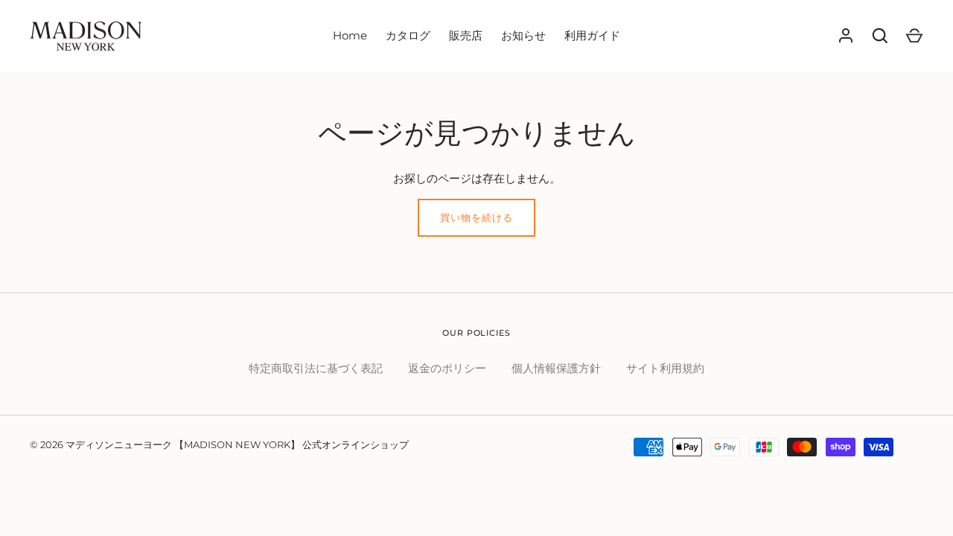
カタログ (408, 35)
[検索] (880, 35)
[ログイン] (845, 35)
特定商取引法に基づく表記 (316, 368)
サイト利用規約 (665, 368)
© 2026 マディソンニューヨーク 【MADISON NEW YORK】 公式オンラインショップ (219, 444)
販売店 (465, 35)
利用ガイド (592, 35)
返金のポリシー (447, 368)
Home (350, 35)
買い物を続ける (476, 217)
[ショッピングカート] (914, 35)
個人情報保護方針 (556, 368)
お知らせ (523, 35)
